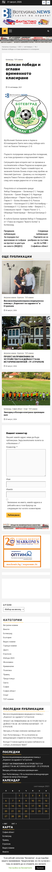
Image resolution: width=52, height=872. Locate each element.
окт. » (14, 823)
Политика (7, 670)
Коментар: (11, 447)
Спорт (25, 409)
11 (39, 801)
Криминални (8, 666)
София (6, 687)
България (7, 637)
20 (6, 811)
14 (12, 806)
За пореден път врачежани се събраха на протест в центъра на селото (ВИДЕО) (15, 238)
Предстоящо (9, 678)
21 (12, 811)
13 (6, 806)
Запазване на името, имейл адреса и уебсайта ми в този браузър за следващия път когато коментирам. (24, 505)
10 (33, 801)
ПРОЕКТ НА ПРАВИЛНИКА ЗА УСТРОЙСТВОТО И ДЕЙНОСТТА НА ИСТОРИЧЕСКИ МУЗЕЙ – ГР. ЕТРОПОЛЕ (24, 359)
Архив (7, 605)
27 (6, 816)
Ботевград (9, 60)
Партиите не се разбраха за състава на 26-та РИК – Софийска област (38, 238)
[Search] (48, 31)
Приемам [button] (40, 868)
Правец (6, 674)
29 (19, 816)
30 (26, 816)
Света (5, 683)
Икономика (8, 662)
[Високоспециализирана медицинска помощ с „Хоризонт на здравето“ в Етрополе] (26, 277)
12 (46, 801)
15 (19, 806)
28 (12, 816)
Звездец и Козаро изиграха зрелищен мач (22, 731)
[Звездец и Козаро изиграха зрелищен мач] (26, 388)
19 (46, 806)
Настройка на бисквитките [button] (20, 868)
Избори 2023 (8, 658)
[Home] (4, 31)
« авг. (5, 823)
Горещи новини (10, 646)
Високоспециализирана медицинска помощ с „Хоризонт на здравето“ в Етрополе (24, 303)
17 (33, 806)
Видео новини (9, 642)
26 (46, 811)
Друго (5, 650)
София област (17, 409)
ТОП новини (18, 60)
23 (26, 811)
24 (33, 811)
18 (39, 806)
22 (19, 811)
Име (8, 479)
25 (39, 811)
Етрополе (20, 297)
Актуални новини (10, 297)
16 (26, 806)
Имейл (9, 489)
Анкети (6, 629)
